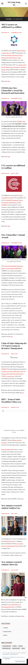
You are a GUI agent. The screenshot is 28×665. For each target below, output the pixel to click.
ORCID (5, 635)
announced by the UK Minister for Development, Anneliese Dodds (13, 67)
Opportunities (6, 648)
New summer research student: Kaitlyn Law (11, 506)
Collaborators (6, 646)
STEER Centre (21, 121)
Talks (23, 648)
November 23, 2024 (16, 32)
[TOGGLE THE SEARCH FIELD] (26, 3)
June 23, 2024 (14, 173)
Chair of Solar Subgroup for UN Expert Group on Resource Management (14, 345)
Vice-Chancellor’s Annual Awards (13, 236)
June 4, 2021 (14, 353)
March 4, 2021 (15, 407)
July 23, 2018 (14, 570)
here (9, 81)
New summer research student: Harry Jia (11, 563)
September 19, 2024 (16, 98)
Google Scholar (7, 631)
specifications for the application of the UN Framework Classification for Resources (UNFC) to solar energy (13, 373)
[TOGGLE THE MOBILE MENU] (2, 3)
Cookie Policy (7, 658)
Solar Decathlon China (7, 449)
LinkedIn (5, 627)
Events (15, 646)
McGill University (9, 541)
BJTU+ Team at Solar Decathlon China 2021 (11, 400)
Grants (20, 646)
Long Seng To (5, 32)
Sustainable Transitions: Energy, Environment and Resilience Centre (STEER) (12, 202)
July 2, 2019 (14, 513)
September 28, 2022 (16, 242)
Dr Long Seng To (14, 3)
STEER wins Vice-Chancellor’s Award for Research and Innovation (12, 90)
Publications (16, 648)
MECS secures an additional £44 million (11, 25)
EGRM (4, 369)
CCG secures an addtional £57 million (13, 166)
